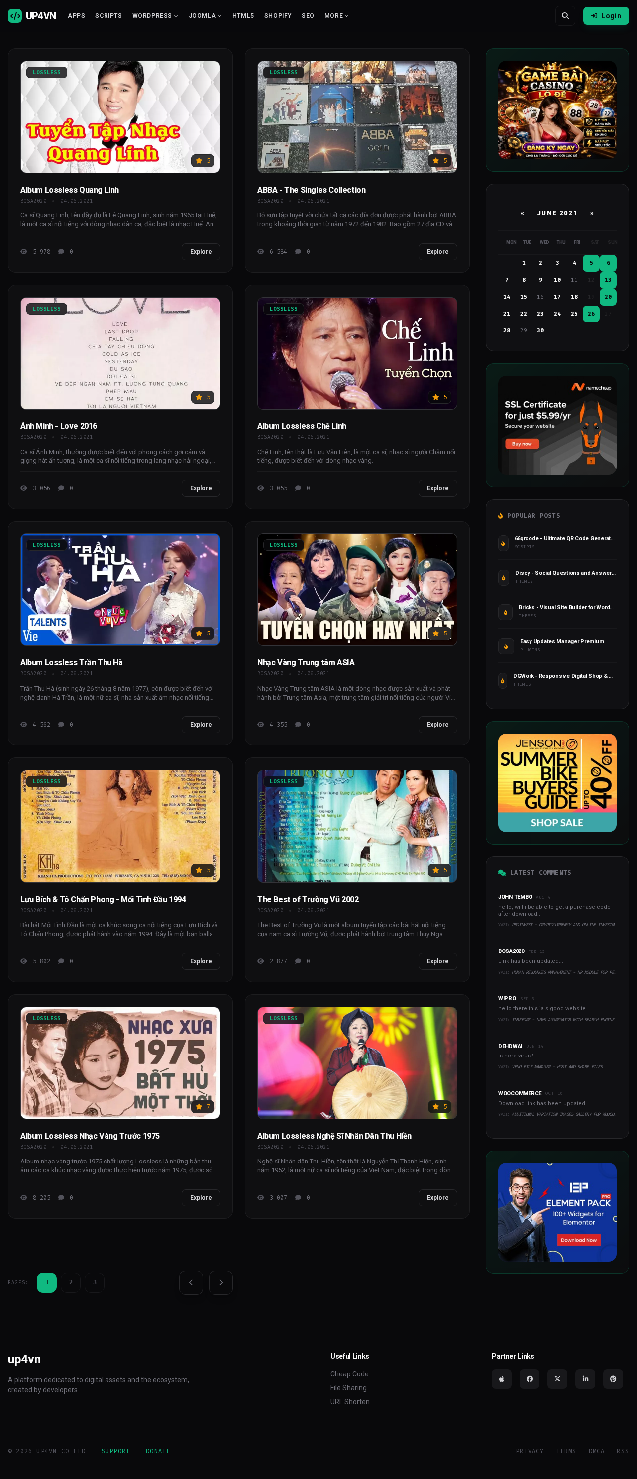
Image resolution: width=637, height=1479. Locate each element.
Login (611, 16)
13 (608, 280)
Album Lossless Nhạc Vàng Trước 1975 (90, 1136)
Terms (566, 1451)
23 (540, 313)
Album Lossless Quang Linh (69, 190)
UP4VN (41, 16)
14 (506, 297)
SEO (308, 15)
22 (523, 313)
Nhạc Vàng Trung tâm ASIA (305, 662)
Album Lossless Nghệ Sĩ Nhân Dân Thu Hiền (334, 1136)
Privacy (530, 1451)
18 (574, 297)
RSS (623, 1451)
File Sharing (348, 1388)
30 (540, 330)
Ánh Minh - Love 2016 (58, 426)
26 (591, 313)
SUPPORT (116, 1451)
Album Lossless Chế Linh (301, 426)
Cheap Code (349, 1374)
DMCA (597, 1451)
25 (574, 313)
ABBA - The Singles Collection (311, 190)
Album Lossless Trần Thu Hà (71, 662)
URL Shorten (350, 1402)
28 (506, 330)
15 (523, 297)
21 (506, 313)
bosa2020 (33, 201)
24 (557, 313)
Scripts (108, 15)
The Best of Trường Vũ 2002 (308, 899)
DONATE (158, 1451)
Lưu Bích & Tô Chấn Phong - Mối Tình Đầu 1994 (103, 899)
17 (557, 297)
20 (608, 297)
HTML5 (243, 15)
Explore (201, 251)
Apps (76, 15)
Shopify (278, 15)
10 (557, 280)
